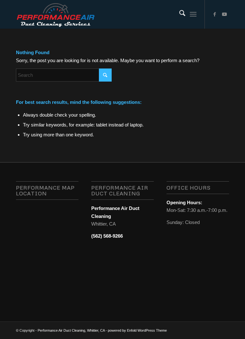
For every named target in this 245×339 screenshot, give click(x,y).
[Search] (179, 14)
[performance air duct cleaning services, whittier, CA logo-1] (55, 14)
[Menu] (193, 14)
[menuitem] (179, 14)
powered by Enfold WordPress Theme (137, 330)
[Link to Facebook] (214, 14)
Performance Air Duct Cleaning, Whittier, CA (71, 330)
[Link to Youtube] (224, 14)
